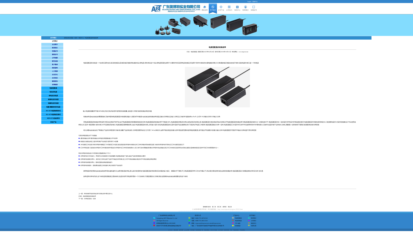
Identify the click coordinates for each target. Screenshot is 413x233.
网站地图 (176, 230)
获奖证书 (55, 54)
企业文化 (55, 74)
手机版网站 (242, 230)
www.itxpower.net (243, 52)
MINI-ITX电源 (213, 230)
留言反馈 (55, 61)
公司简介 (55, 41)
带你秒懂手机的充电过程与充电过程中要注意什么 (98, 193)
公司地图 (55, 58)
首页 (76, 38)
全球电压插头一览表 (90, 198)
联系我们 (55, 48)
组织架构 (55, 68)
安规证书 (55, 51)
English (249, 1)
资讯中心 (81, 38)
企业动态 (55, 78)
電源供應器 (236, 230)
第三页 (219, 207)
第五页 (230, 207)
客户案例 (55, 64)
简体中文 (255, 1)
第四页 (225, 207)
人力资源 (55, 71)
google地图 (186, 230)
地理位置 (253, 226)
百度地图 (192, 230)
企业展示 (55, 44)
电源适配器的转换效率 (91, 38)
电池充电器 (238, 220)
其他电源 (237, 226)
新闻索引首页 (207, 207)
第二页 (214, 207)
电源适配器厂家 (199, 230)
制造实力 (253, 223)
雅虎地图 (181, 230)
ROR (231, 230)
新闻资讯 (55, 81)
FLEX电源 (220, 230)
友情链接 (55, 84)
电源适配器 (194, 52)
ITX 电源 (237, 223)
